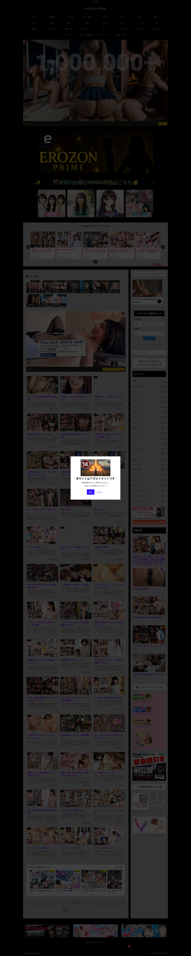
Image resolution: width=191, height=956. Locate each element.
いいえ (99, 492)
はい (90, 492)
